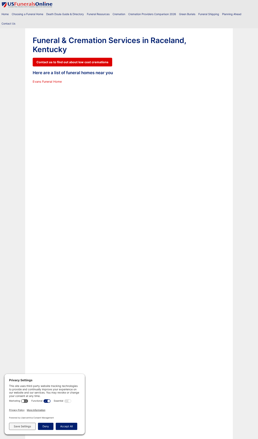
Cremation (119, 14)
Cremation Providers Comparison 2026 (152, 14)
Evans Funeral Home (47, 81)
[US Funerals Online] (27, 4)
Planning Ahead (231, 14)
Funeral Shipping (208, 14)
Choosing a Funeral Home (27, 14)
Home (5, 14)
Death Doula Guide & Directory (65, 14)
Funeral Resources (98, 14)
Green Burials (187, 14)
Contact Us (8, 23)
